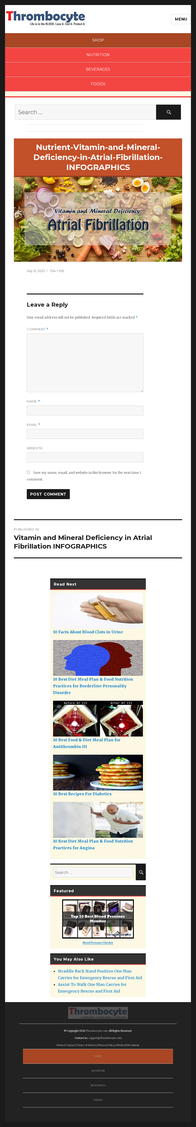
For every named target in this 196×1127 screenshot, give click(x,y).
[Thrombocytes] (98, 1012)
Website (35, 448)
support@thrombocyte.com (105, 1038)
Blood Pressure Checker (98, 942)
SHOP (98, 40)
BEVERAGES (98, 69)
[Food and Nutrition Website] (45, 18)
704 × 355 (57, 271)
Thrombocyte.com (97, 1030)
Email (33, 425)
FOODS (98, 84)
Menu (181, 19)
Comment (38, 329)
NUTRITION (98, 55)
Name (33, 401)
